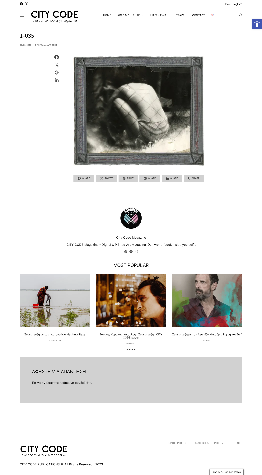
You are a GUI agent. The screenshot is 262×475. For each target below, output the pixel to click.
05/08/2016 (25, 45)
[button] (257, 24)
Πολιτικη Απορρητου (209, 442)
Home (107, 15)
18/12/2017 (207, 340)
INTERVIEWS (158, 15)
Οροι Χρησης (177, 442)
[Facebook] (21, 3)
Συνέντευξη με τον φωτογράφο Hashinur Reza (54, 334)
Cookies (236, 442)
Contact (198, 15)
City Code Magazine (131, 237)
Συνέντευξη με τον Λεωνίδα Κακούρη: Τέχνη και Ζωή (207, 334)
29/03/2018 (131, 343)
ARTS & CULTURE (128, 15)
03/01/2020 (55, 340)
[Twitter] (26, 3)
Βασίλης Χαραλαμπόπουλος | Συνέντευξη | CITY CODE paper (131, 336)
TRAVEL (181, 15)
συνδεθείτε (83, 383)
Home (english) (233, 4)
